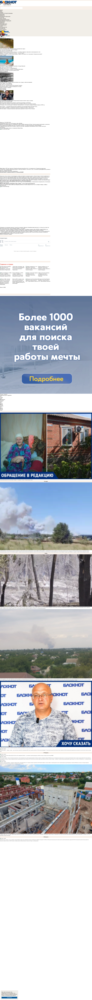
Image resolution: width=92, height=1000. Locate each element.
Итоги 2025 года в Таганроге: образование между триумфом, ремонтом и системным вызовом (18, 103)
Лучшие (6, 244)
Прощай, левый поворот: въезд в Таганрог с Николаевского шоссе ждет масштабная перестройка (56, 834)
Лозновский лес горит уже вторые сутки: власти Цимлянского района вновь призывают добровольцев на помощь (19, 550)
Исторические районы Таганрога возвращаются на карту (10, 86)
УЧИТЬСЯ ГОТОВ (6, 32)
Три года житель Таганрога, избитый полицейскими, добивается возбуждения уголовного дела (16, 747)
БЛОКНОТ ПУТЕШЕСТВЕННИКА (6, 13)
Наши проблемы (3, 88)
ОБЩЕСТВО (2, 21)
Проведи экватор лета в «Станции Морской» (8, 68)
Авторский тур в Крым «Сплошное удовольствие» (9, 70)
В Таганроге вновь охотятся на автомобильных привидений (43, 607)
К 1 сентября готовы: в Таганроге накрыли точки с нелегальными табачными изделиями (15, 608)
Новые (1, 244)
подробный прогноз (3, 395)
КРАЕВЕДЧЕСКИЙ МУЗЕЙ (5, 16)
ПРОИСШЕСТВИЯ (3, 24)
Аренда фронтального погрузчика (84, 607)
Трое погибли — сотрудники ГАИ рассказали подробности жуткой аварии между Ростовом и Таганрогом (56, 550)
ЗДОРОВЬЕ (2, 14)
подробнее (10, 395)
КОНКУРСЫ (2, 15)
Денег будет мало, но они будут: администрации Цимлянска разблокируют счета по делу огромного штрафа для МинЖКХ (20, 834)
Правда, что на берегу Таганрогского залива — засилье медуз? (12, 53)
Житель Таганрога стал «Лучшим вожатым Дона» (38, 608)
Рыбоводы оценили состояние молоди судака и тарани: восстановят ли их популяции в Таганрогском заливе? (21, 54)
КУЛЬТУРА (2, 17)
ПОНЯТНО (9, 997)
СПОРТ (1, 26)
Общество (2, 122)
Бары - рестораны (6, 35)
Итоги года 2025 (3, 89)
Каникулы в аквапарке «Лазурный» (38, 839)
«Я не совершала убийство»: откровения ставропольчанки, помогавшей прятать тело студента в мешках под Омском (19, 762)
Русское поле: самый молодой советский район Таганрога (11, 85)
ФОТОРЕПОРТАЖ (3, 27)
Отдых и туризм (3, 55)
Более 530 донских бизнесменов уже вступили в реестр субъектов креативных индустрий (59, 839)
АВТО (1, 11)
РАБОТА (7, 31)
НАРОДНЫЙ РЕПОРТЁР (4, 19)
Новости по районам (4, 71)
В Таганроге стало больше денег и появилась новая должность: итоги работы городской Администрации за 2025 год (22, 104)
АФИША (1, 12)
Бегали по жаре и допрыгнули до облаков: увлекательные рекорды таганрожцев (15, 102)
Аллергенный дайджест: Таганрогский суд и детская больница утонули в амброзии (51, 750)
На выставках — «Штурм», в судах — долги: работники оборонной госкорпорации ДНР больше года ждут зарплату (19, 750)
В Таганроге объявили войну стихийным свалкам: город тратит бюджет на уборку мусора (24, 840)
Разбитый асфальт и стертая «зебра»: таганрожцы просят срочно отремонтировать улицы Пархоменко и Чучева (56, 762)
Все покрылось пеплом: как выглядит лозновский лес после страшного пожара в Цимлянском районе (17, 607)
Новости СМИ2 (3, 287)
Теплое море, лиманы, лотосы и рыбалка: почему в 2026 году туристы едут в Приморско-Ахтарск (16, 839)
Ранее (11, 244)
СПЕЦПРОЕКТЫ (3, 25)
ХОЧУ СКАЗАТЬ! (3, 29)
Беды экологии (3, 37)
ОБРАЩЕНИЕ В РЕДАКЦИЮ (5, 20)
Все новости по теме (4, 50)
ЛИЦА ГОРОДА (3, 18)
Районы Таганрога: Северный (5, 87)
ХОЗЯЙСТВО (2, 28)
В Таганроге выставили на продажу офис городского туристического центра (65, 607)
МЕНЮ (1, 10)
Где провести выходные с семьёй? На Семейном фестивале (11, 69)
